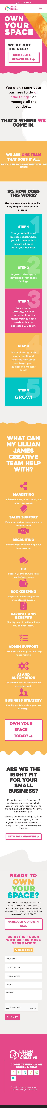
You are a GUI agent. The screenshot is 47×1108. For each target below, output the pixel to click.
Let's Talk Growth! (22, 837)
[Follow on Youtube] (13, 1078)
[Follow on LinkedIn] (19, 1072)
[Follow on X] (24, 1072)
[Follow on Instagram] (36, 1072)
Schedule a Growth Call (22, 57)
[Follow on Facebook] (13, 1072)
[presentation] (21, 1007)
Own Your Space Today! (21, 730)
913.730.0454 (24, 2)
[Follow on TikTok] (30, 1072)
